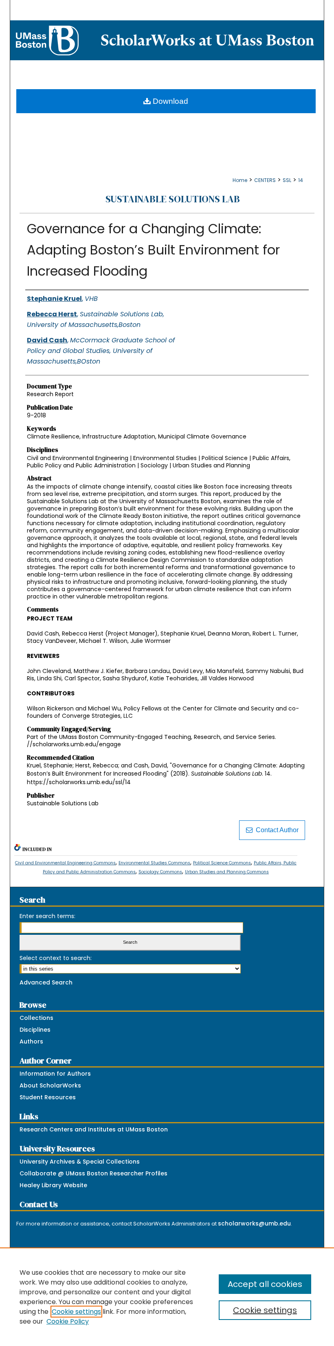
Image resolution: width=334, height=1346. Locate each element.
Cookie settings (76, 1311)
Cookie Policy (67, 1321)
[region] (167, 1296)
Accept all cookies (265, 1284)
